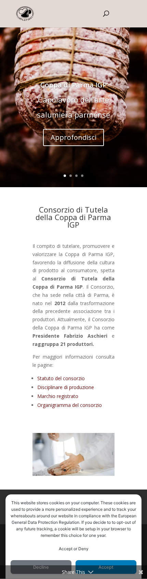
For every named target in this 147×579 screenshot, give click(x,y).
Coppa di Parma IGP (73, 84)
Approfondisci (73, 137)
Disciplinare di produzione (65, 387)
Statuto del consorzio (61, 378)
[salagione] (73, 474)
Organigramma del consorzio (69, 405)
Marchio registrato (57, 396)
